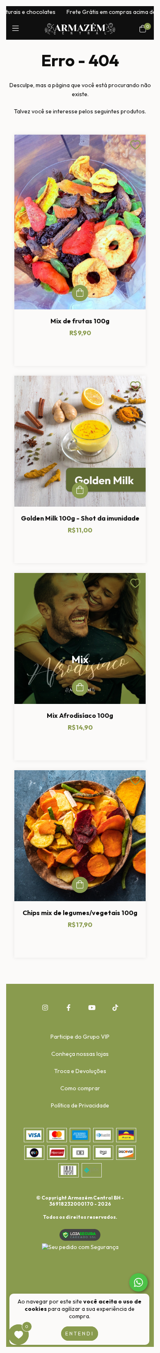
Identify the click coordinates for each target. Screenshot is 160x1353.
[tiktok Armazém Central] (115, 1007)
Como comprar (80, 1088)
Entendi (79, 1333)
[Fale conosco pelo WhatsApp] (138, 1282)
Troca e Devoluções (80, 1071)
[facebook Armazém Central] (68, 1007)
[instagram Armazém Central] (45, 1007)
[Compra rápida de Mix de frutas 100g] (80, 293)
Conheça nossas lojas (80, 1054)
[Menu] (17, 28)
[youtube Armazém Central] (92, 1007)
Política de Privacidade (80, 1105)
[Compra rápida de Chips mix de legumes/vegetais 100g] (80, 885)
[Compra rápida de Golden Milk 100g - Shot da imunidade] (80, 490)
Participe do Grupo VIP (80, 1036)
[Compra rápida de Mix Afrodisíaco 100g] (80, 687)
